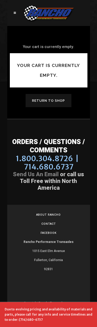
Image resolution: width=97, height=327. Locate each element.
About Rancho (48, 215)
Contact (48, 224)
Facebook (49, 233)
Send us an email (36, 174)
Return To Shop (48, 101)
